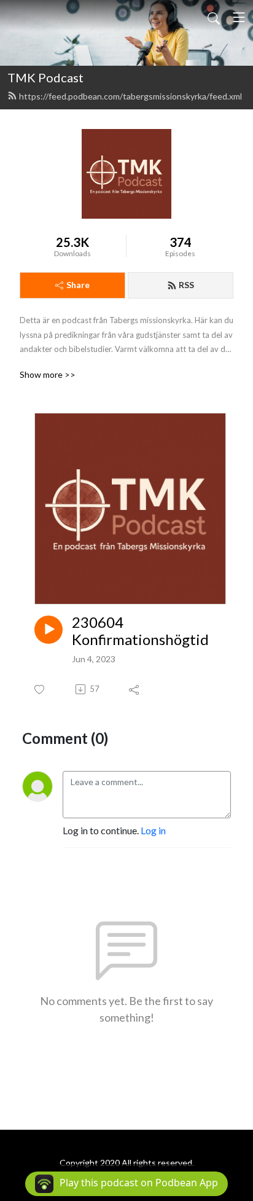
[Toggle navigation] (239, 17)
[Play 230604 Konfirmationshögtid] (48, 630)
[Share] (135, 689)
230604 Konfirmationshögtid (140, 631)
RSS (186, 285)
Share (78, 285)
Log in (153, 830)
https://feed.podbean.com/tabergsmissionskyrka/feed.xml (130, 96)
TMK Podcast (45, 77)
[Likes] (40, 689)
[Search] (214, 17)
